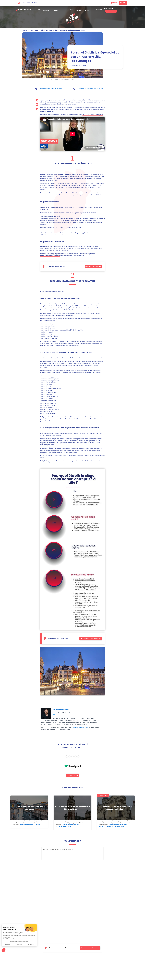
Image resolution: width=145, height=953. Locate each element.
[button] (4, 950)
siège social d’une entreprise (92, 115)
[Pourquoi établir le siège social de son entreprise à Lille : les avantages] (72, 671)
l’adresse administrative (69, 174)
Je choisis (19, 944)
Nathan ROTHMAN (61, 709)
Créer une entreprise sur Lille (30, 825)
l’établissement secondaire (50, 256)
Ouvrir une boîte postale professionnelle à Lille (67, 825)
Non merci (7, 944)
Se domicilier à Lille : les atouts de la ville (90, 89)
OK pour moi (31, 944)
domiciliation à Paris (80, 727)
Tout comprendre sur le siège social (50, 89)
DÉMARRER (123, 3)
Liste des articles (30, 3)
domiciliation (45, 104)
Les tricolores (24, 10)
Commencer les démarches (93, 266)
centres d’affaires (46, 463)
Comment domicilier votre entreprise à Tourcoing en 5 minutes (113, 825)
